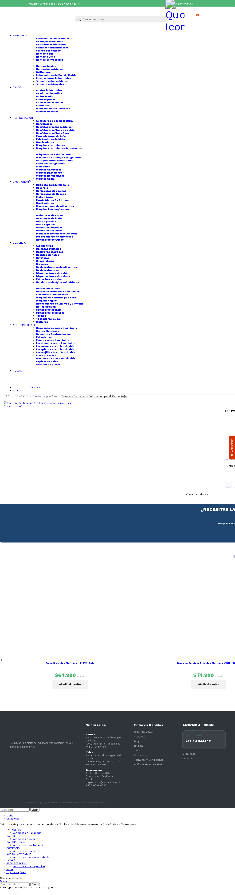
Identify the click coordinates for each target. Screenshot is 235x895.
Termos (41, 315)
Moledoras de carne (49, 215)
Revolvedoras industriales (53, 78)
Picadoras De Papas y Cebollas (56, 233)
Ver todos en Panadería (27, 832)
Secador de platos (48, 364)
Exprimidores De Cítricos (52, 200)
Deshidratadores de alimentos (56, 267)
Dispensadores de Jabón (52, 273)
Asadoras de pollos (49, 93)
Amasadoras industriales (53, 38)
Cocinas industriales (50, 102)
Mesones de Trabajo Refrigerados (58, 157)
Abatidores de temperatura (54, 120)
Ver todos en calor (24, 838)
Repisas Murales (47, 361)
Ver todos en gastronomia (28, 845)
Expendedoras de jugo (51, 136)
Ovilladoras (43, 72)
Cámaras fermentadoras (52, 47)
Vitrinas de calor (47, 111)
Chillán (138, 745)
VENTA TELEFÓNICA (195, 735)
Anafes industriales (49, 90)
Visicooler (43, 166)
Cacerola (42, 187)
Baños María (44, 96)
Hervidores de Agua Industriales (57, 282)
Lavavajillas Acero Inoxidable (55, 352)
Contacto (139, 736)
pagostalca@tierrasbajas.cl (102, 761)
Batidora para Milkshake (52, 184)
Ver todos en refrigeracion (29, 866)
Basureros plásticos (49, 251)
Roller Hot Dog (46, 306)
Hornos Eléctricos (48, 288)
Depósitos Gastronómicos (53, 334)
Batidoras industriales (51, 44)
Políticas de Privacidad (148, 764)
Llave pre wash (46, 355)
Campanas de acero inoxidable (56, 327)
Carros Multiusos (47, 331)
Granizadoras (45, 142)
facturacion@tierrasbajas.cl (103, 743)
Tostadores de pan (48, 318)
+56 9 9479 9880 (96, 764)
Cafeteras (42, 257)
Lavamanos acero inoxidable (55, 346)
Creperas (42, 263)
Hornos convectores (49, 59)
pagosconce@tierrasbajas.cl (103, 782)
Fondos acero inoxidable (52, 340)
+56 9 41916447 (198, 741)
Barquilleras (44, 123)
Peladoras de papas (49, 227)
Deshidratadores (47, 270)
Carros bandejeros (48, 50)
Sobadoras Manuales (50, 84)
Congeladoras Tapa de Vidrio (55, 129)
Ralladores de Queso (50, 239)
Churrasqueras (46, 99)
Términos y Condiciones (148, 759)
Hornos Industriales (49, 69)
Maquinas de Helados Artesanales (59, 148)
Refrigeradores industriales (54, 160)
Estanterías (44, 337)
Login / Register (16, 872)
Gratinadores (45, 203)
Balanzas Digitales (48, 248)
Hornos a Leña (45, 56)
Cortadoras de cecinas (51, 190)
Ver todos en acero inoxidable (31, 857)
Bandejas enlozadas (49, 41)
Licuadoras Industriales (52, 294)
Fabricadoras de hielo (50, 139)
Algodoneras (44, 245)
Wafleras (42, 321)
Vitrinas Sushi (45, 178)
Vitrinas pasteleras (49, 172)
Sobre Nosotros (143, 731)
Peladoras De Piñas (49, 230)
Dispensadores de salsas (53, 276)
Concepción (141, 755)
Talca (137, 750)
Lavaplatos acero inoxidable (55, 349)
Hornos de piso (46, 65)
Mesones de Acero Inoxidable (55, 358)
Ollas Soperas (45, 224)
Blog (136, 741)
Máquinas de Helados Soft (53, 154)
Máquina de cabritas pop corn (56, 297)
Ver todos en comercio (26, 851)
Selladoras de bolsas (50, 312)
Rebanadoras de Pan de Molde (56, 75)
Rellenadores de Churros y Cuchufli (59, 303)
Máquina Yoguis (46, 300)
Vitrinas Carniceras (49, 169)
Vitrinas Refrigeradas (50, 175)
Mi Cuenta (188, 753)
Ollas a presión (46, 221)
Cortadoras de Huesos (51, 193)
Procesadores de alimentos (54, 236)
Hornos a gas (44, 53)
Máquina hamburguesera (52, 209)
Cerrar (4, 881)
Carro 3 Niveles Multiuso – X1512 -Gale (70, 663)
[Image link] (12, 761)
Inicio (7, 396)
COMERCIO (22, 396)
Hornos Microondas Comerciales (58, 291)
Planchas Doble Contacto (53, 108)
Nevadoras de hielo (49, 218)
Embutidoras (44, 196)
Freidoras (42, 105)
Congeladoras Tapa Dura (52, 133)
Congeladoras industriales (54, 126)
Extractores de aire (49, 279)
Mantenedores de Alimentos (55, 206)
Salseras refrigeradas (50, 163)
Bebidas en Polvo (47, 254)
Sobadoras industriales (52, 81)
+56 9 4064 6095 (96, 785)
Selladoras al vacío (49, 309)
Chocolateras (45, 260)
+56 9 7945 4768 (96, 746)
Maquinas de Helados (50, 145)
